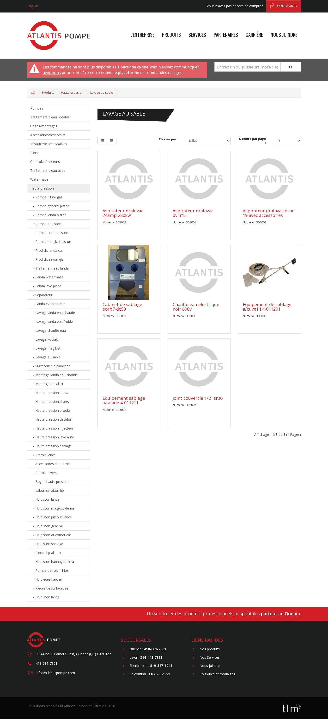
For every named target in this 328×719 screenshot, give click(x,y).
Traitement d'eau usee (47, 170)
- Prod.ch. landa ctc (46, 250)
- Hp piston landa (45, 499)
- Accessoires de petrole (50, 463)
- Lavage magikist (45, 348)
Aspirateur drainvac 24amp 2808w (123, 213)
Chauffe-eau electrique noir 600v (196, 306)
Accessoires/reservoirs (47, 135)
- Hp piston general (46, 526)
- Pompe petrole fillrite (49, 570)
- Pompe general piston (50, 206)
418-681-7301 (46, 663)
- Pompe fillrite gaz (46, 197)
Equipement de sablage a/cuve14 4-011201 (267, 306)
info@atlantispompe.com (55, 672)
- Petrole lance (43, 455)
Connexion (287, 5)
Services (197, 34)
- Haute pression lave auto (52, 437)
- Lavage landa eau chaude (52, 312)
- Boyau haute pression (49, 481)
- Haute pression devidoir (51, 419)
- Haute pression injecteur (51, 428)
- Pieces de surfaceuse (49, 588)
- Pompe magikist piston (50, 241)
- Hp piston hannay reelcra (52, 561)
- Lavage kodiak (44, 339)
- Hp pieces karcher (46, 579)
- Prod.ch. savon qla (47, 259)
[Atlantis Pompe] (58, 35)
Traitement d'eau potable (50, 117)
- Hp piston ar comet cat (50, 535)
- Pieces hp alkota (45, 552)
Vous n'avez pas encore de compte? (235, 6)
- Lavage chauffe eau (48, 330)
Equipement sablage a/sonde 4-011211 (124, 400)
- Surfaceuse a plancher (50, 366)
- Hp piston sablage (46, 543)
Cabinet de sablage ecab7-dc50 (122, 306)
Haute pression (72, 93)
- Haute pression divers (49, 401)
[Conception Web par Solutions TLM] (292, 707)
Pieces (35, 152)
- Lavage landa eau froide (51, 321)
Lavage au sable (101, 93)
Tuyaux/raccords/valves (48, 143)
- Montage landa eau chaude (54, 375)
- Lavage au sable (45, 357)
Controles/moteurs (45, 161)
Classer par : (168, 139)
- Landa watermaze (46, 277)
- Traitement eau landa (49, 268)
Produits (171, 34)
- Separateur (41, 295)
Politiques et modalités (217, 674)
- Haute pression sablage (51, 446)
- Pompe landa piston (48, 215)
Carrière (254, 34)
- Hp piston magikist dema (52, 508)
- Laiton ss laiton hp (47, 490)
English (32, 6)
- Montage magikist (46, 383)
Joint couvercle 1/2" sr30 (198, 398)
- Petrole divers (43, 472)
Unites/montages (43, 126)
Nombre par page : (252, 141)
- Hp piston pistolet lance (51, 517)
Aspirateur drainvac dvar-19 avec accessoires (269, 213)
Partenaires (226, 34)
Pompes (36, 108)
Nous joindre (284, 34)
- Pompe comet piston (49, 232)
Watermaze (39, 179)
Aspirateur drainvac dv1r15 (193, 213)
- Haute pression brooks (50, 410)
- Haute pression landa (49, 392)
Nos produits (210, 649)
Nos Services (210, 657)
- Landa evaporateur (47, 303)
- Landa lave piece (45, 286)
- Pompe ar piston (45, 223)
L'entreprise (142, 34)
